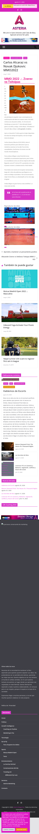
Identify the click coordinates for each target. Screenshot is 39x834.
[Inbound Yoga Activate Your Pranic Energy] (19, 304)
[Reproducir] (5, 247)
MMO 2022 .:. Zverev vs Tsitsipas (18, 80)
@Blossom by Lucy (11, 775)
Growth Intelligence (8, 726)
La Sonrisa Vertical (19, 383)
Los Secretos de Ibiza (22, 455)
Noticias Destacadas (9, 387)
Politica (4, 722)
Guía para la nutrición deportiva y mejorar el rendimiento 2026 (24, 6)
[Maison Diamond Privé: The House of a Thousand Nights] (8, 446)
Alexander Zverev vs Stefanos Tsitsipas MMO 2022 (18, 258)
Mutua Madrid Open (16, 58)
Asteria (6, 383)
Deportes (6, 58)
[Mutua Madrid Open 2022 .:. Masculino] (19, 271)
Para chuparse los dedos (11, 745)
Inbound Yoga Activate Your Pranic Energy (18, 326)
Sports (4, 749)
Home (3, 718)
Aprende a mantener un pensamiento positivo (20, 252)
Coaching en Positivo (10, 729)
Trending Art (7, 772)
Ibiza (11, 383)
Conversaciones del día (10, 768)
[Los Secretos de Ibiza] (8, 456)
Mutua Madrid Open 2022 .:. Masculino (15, 292)
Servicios (4, 780)
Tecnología (5, 738)
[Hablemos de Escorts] (19, 379)
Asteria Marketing (9, 783)
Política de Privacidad (8, 705)
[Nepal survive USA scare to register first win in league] (19, 338)
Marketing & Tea (8, 733)
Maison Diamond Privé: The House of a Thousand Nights (24, 445)
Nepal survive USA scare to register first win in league (18, 359)
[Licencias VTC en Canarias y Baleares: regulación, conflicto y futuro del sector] (8, 469)
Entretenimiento (7, 761)
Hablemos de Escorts (14, 390)
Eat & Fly (4, 741)
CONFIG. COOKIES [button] (9, 829)
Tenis (25, 58)
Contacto (4, 788)
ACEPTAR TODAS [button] (21, 829)
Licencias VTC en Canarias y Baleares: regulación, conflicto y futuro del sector (25, 467)
